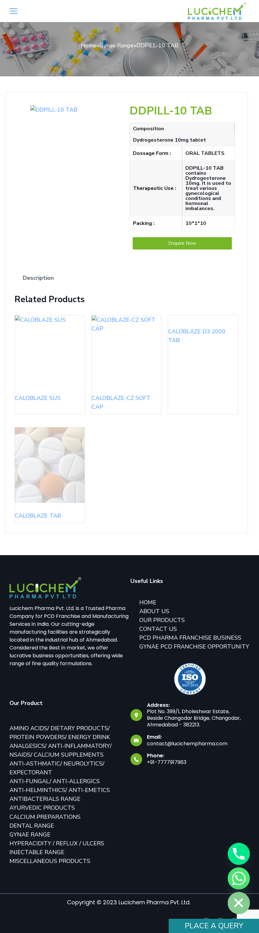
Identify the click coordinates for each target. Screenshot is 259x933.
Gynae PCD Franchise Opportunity (194, 646)
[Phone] (239, 854)
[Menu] (13, 11)
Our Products (162, 620)
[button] (182, 243)
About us (154, 611)
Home (89, 45)
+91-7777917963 (166, 762)
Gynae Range (116, 45)
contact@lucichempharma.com (187, 743)
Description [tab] (38, 278)
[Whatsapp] (239, 878)
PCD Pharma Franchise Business (190, 638)
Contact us (158, 629)
